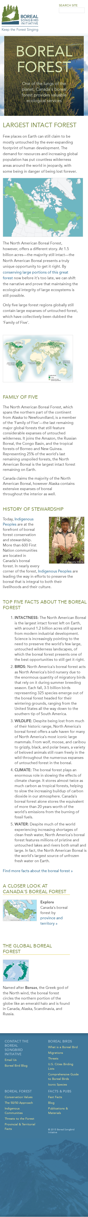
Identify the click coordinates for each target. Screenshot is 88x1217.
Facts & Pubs (59, 1091)
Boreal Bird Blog (16, 1065)
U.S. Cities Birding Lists (60, 1066)
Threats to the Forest (19, 1118)
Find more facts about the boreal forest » (38, 871)
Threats (53, 1058)
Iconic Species (57, 1084)
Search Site (68, 5)
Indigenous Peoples (55, 571)
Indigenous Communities (14, 1111)
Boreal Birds (60, 1041)
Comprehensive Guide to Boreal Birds (63, 1077)
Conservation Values (19, 1097)
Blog (51, 1102)
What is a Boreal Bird (63, 1047)
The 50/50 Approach (19, 1102)
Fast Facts (55, 1097)
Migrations (55, 1053)
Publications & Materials (58, 1111)
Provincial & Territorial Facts (20, 1126)
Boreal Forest (18, 1091)
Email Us (11, 1060)
